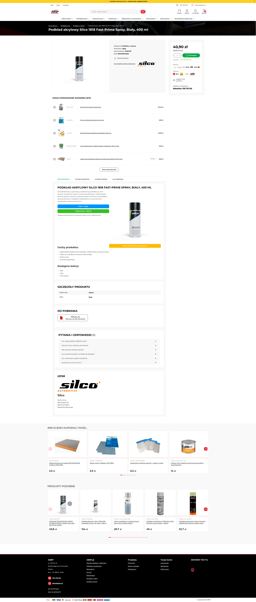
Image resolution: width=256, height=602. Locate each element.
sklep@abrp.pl (200, 5)
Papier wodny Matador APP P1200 (223, 463)
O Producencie (101, 179)
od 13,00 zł (179, 81)
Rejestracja (164, 566)
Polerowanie (164, 18)
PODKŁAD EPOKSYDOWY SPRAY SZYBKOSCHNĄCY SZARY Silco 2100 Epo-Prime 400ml (61, 523)
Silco (124, 48)
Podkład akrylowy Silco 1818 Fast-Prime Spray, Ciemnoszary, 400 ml (223, 522)
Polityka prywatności (94, 566)
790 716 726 (184, 5)
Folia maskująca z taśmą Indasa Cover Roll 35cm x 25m (99, 146)
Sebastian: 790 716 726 (182, 88)
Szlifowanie (112, 18)
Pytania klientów (82, 179)
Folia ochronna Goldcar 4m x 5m (92, 120)
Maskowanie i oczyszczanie (131, 18)
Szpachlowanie (97, 18)
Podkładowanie (82, 18)
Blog (58, 5)
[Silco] (79, 386)
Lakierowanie (66, 18)
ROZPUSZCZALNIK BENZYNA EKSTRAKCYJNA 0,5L (95, 133)
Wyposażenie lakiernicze (183, 18)
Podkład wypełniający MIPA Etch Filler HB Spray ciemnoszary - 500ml (160, 522)
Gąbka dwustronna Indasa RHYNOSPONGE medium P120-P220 (101, 159)
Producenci (132, 569)
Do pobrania (118, 179)
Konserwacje (150, 18)
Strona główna (52, 26)
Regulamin (90, 569)
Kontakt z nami (92, 578)
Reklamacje (90, 575)
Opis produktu (63, 179)
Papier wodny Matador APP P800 (102, 463)
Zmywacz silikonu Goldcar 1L (90, 107)
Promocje (131, 563)
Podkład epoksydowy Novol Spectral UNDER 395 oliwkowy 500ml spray (192, 522)
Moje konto (165, 569)
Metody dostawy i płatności (96, 563)
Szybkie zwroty (91, 582)
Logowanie (165, 563)
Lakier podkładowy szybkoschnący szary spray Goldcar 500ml (126, 522)
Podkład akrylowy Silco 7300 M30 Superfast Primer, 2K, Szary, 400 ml (94, 522)
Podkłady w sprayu (79, 26)
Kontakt (66, 5)
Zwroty (89, 572)
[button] (179, 12)
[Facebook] (192, 569)
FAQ (52, 5)
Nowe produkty (133, 566)
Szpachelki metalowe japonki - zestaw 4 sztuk (146, 463)
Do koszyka (192, 55)
